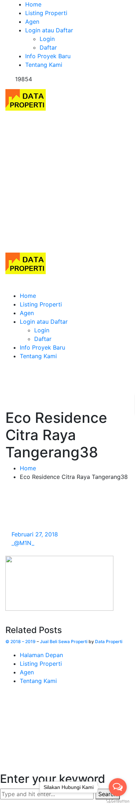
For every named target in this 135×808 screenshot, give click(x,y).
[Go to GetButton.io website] (117, 801)
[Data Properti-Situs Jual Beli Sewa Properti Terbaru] (25, 99)
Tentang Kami (38, 680)
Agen (27, 672)
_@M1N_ (23, 542)
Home (28, 468)
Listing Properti (41, 663)
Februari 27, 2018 (35, 534)
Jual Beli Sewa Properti (63, 641)
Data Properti (108, 641)
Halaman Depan (41, 655)
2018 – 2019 (23, 641)
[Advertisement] (67, 181)
